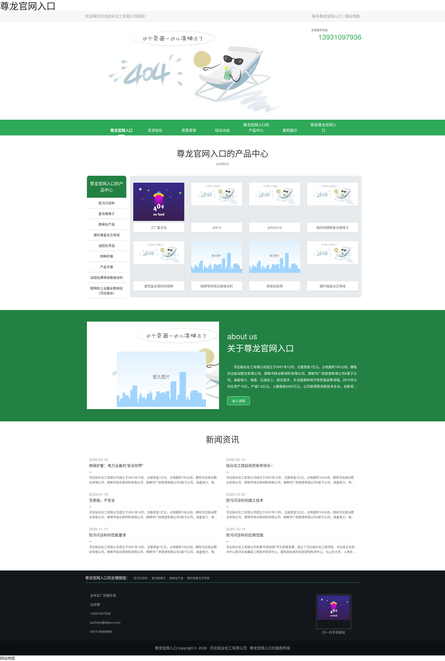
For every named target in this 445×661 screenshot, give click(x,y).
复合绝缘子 (107, 213)
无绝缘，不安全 (102, 500)
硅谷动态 (222, 130)
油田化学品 (107, 245)
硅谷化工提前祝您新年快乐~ (249, 465)
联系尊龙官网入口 (327, 16)
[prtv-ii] (216, 193)
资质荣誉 (188, 130)
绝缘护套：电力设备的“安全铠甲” (116, 465)
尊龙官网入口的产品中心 (256, 127)
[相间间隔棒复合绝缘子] (332, 193)
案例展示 (290, 130)
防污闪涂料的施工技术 (244, 500)
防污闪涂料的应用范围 (244, 535)
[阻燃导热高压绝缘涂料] (216, 256)
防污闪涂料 (107, 202)
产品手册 (106, 266)
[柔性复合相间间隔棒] (158, 252)
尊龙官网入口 (121, 130)
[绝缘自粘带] (274, 256)
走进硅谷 (155, 130)
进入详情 (238, 400)
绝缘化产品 (107, 224)
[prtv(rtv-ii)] (274, 193)
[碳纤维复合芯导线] (332, 252)
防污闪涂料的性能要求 (107, 535)
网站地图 (352, 16)
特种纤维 (106, 256)
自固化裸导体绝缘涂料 (106, 277)
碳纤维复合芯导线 (107, 234)
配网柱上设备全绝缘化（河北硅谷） (106, 290)
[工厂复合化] (158, 201)
